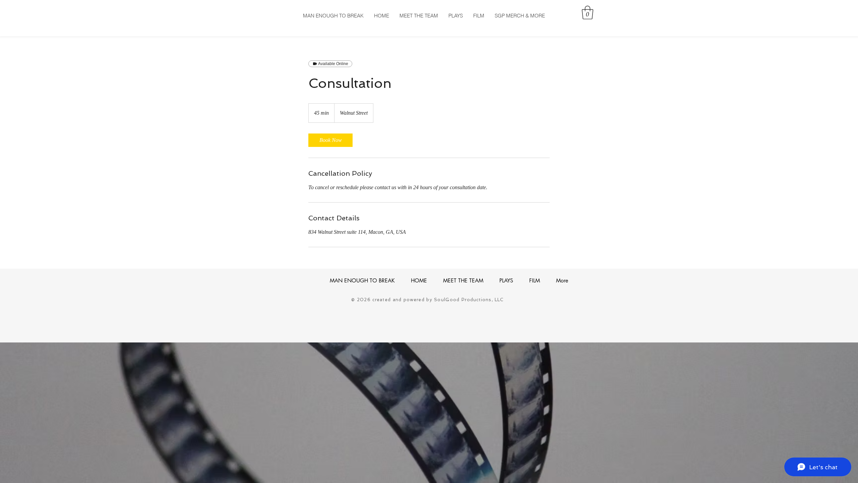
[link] (330, 140)
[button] (587, 12)
